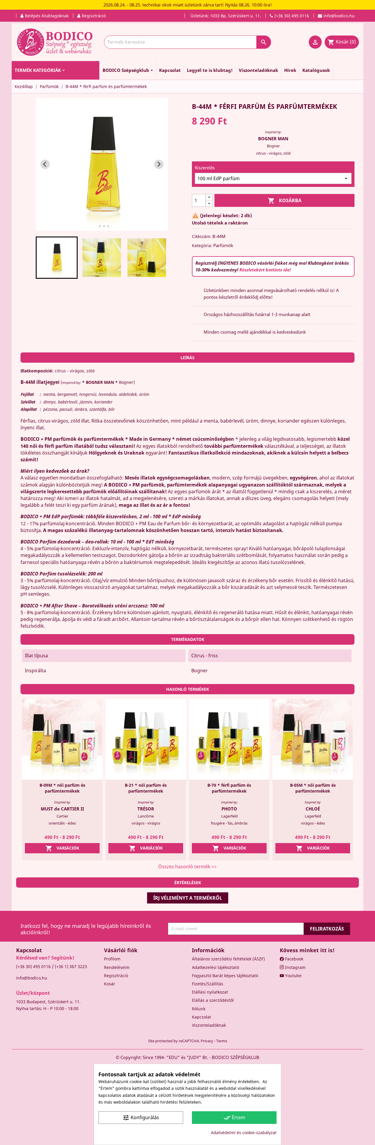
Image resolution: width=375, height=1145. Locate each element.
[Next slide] (158, 164)
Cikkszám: (201, 236)
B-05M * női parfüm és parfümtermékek (313, 788)
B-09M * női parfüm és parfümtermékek (62, 788)
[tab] (95, 226)
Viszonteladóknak (209, 1025)
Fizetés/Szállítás (207, 984)
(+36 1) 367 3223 (71, 966)
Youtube (292, 975)
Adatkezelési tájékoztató (215, 967)
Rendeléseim (116, 967)
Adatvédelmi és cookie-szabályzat (244, 1132)
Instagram (295, 967)
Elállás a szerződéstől (213, 1000)
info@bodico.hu (31, 978)
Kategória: (202, 245)
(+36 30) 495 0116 (33, 966)
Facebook (293, 959)
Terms (221, 1040)
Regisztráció (116, 975)
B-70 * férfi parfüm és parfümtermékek (229, 788)
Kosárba (284, 200)
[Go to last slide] (45, 164)
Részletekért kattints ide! (265, 270)
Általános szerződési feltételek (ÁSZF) (228, 959)
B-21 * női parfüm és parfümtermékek (146, 788)
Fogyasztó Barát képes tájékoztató (225, 975)
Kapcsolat (201, 1017)
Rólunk (198, 1008)
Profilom (112, 959)
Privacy (207, 1040)
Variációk (62, 848)
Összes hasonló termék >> (187, 866)
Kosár (109, 984)
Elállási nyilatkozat (210, 992)
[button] (57, 258)
